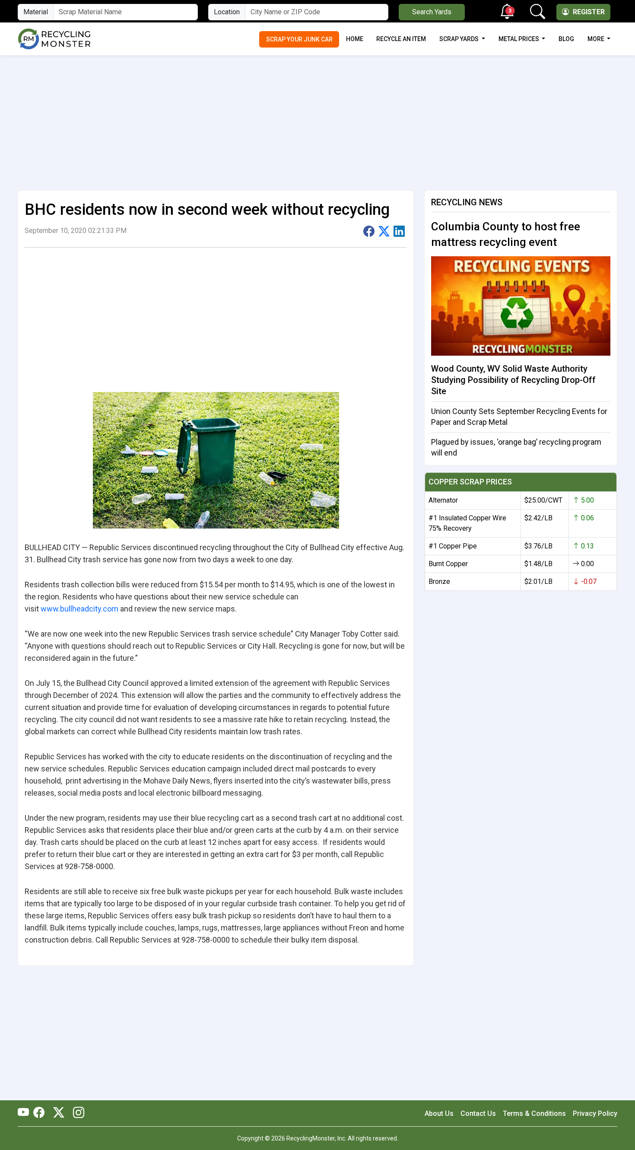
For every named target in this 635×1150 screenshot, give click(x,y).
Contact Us (478, 1113)
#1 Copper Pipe (453, 546)
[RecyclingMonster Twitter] (59, 1113)
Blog (566, 38)
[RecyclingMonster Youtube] (25, 1113)
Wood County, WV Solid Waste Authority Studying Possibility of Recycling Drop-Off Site (513, 379)
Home (354, 38)
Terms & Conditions (534, 1113)
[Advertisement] (317, 119)
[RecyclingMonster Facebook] (41, 1113)
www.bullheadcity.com (79, 608)
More (596, 38)
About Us (439, 1113)
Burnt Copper (448, 564)
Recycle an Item (401, 38)
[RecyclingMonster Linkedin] (76, 1113)
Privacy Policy (595, 1113)
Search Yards (431, 12)
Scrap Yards (459, 38)
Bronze (439, 581)
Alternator (443, 500)
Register (588, 12)
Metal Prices (519, 38)
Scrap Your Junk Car (299, 39)
